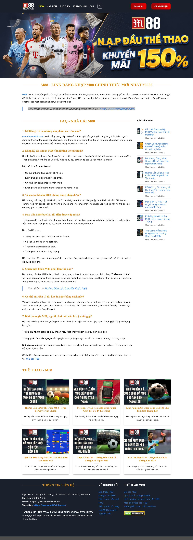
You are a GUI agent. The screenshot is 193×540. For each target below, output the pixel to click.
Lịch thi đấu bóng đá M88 (137, 495)
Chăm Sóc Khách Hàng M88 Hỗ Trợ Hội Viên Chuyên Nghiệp (157, 146)
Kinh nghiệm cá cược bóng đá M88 (141, 499)
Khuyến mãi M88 (107, 495)
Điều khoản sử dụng (109, 506)
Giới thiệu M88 (106, 491)
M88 (41, 6)
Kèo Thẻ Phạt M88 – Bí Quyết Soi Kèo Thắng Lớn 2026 (147, 459)
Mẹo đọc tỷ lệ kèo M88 (135, 502)
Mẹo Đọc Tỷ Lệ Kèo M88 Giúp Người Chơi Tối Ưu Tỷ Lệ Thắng (96, 409)
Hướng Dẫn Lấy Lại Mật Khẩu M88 (66, 288)
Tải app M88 (105, 513)
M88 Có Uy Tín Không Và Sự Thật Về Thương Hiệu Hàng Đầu (157, 190)
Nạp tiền (52, 6)
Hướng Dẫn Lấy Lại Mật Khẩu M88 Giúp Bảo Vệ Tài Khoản (157, 175)
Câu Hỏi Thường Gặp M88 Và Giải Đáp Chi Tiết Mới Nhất (157, 132)
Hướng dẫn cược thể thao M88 (140, 506)
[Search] (99, 6)
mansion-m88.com (32, 136)
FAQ (92, 6)
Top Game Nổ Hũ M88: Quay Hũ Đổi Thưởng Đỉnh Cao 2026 (156, 233)
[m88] (28, 6)
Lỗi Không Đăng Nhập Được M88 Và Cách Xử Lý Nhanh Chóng (157, 161)
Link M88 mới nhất (108, 509)
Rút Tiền (65, 6)
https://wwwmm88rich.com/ (117, 108)
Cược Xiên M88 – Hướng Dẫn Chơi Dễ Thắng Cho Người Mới (96, 459)
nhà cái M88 (33, 358)
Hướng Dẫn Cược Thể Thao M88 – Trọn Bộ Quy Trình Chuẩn (45, 409)
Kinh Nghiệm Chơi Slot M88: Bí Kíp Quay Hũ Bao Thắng (157, 219)
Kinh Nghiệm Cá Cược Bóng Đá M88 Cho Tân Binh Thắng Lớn (147, 409)
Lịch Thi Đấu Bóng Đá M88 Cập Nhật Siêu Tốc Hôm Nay (46, 459)
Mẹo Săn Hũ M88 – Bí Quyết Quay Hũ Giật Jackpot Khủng (156, 204)
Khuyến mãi (80, 6)
